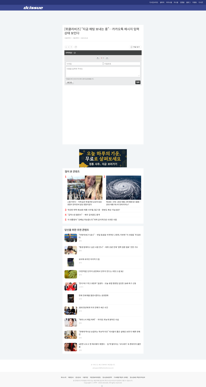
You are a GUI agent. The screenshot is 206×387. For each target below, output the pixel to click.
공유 (75, 47)
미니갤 (176, 2)
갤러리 (162, 2)
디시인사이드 (153, 2)
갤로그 (188, 2)
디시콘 (201, 2)
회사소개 (63, 377)
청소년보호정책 (107, 377)
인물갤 (182, 2)
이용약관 (85, 377)
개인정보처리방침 (95, 377)
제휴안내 (70, 377)
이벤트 (194, 2)
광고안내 (78, 377)
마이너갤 (169, 2)
